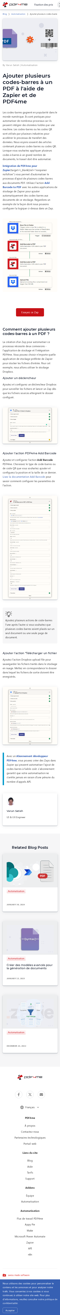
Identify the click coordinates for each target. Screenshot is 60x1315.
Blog (5, 13)
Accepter (10, 1310)
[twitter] (30, 1094)
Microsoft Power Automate (30, 1236)
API (30, 1248)
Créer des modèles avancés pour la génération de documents (30, 966)
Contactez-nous (30, 1131)
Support (29, 1178)
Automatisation (18, 13)
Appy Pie (30, 1224)
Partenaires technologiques (30, 1137)
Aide (30, 1166)
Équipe (30, 1195)
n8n (30, 1254)
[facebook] (18, 1094)
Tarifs (30, 1172)
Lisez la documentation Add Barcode (24, 476)
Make (30, 1230)
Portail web (30, 1143)
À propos (30, 1125)
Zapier (30, 1242)
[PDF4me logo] (15, 4)
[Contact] (41, 1094)
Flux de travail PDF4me (30, 1218)
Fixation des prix (43, 4)
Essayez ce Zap (29, 312)
